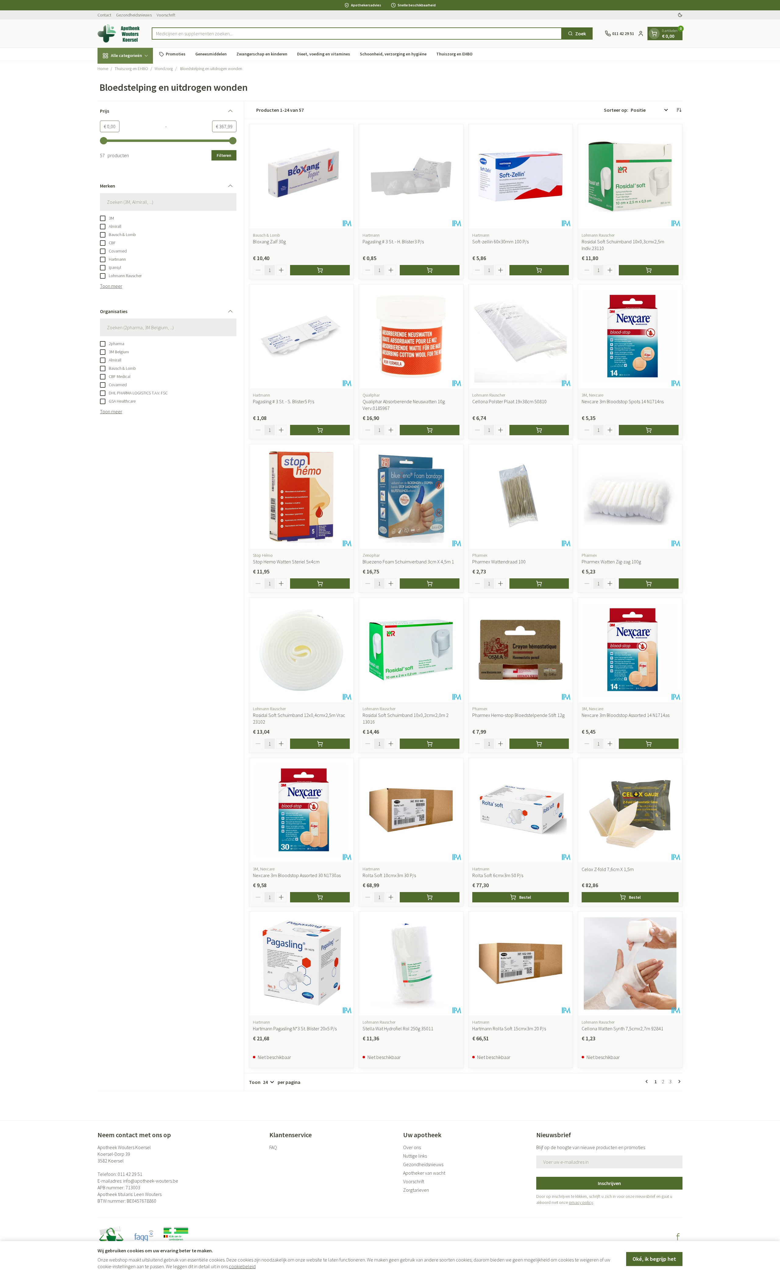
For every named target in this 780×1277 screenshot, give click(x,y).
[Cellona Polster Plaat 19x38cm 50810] (521, 336)
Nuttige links (415, 1156)
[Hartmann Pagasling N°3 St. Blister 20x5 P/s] (301, 964)
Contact (104, 15)
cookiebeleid (242, 1266)
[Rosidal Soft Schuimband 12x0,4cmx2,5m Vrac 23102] (301, 650)
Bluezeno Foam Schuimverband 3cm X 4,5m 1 (408, 562)
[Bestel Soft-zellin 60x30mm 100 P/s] (539, 270)
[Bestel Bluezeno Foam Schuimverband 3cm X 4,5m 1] (429, 583)
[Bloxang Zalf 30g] (301, 176)
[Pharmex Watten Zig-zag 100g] (630, 496)
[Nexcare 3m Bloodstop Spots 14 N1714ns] (630, 336)
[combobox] (357, 33)
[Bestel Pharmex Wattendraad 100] (539, 583)
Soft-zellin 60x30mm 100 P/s (500, 241)
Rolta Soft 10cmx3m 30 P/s (389, 875)
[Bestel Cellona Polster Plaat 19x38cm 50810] (539, 430)
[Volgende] (678, 1081)
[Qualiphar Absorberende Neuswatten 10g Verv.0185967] (411, 336)
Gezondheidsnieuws (134, 15)
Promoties (176, 54)
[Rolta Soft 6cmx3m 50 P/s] (521, 810)
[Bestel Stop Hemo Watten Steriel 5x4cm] (320, 583)
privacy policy (581, 1202)
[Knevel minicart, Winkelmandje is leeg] (654, 33)
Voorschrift (166, 15)
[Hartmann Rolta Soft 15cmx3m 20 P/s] (521, 964)
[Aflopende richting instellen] (678, 110)
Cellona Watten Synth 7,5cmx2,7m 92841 (622, 1028)
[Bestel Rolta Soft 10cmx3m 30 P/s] (429, 897)
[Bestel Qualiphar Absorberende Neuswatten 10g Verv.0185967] (429, 430)
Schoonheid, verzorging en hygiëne (393, 54)
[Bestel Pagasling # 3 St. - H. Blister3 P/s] (429, 270)
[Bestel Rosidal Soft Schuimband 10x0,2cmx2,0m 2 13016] (429, 744)
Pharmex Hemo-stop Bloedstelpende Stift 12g (518, 715)
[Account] (641, 33)
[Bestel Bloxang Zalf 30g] (320, 270)
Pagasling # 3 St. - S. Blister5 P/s (283, 401)
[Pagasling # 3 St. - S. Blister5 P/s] (301, 336)
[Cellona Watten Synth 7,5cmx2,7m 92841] (630, 964)
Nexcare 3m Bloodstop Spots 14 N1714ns (623, 401)
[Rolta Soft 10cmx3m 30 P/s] (411, 810)
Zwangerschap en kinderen (261, 54)
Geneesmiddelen (211, 54)
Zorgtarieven (416, 1190)
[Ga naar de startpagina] (119, 33)
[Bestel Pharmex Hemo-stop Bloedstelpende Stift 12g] (539, 744)
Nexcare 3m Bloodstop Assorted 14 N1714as (625, 715)
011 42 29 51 (130, 1174)
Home (103, 68)
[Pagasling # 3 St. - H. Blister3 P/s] (411, 176)
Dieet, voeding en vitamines (323, 54)
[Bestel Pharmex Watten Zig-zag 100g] (649, 583)
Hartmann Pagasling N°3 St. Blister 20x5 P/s (295, 1028)
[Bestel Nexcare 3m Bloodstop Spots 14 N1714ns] (649, 430)
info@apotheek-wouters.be (150, 1181)
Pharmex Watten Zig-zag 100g (611, 562)
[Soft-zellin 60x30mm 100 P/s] (521, 176)
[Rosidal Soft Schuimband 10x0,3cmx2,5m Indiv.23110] (630, 176)
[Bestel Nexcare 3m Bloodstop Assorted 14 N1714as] (649, 744)
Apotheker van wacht (424, 1173)
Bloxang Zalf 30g (269, 241)
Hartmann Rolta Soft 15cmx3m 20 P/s (509, 1028)
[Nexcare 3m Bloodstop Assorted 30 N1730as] (301, 810)
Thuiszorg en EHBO (454, 54)
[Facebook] (677, 1236)
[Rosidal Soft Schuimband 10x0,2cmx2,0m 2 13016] (411, 650)
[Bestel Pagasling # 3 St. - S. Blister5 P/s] (320, 430)
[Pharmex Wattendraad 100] (521, 496)
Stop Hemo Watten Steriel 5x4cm (286, 562)
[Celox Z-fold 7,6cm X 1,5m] (630, 810)
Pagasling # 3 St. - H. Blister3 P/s (393, 241)
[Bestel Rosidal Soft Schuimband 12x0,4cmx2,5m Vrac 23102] (320, 744)
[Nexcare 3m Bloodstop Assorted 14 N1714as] (630, 650)
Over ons (412, 1147)
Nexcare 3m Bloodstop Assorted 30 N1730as (297, 875)
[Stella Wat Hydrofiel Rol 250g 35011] (411, 964)
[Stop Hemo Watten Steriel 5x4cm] (301, 496)
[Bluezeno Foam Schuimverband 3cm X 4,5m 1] (411, 496)
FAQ (273, 1147)
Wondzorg (163, 68)
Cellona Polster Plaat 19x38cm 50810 (509, 401)
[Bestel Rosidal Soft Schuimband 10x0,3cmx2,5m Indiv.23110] (649, 270)
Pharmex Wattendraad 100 (499, 562)
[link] (648, 1081)
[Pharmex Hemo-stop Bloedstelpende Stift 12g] (521, 650)
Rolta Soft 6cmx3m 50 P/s (497, 875)
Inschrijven (609, 1183)
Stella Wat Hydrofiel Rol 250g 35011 (398, 1028)
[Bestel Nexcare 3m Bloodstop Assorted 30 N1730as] (320, 897)
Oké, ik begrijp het (654, 1258)
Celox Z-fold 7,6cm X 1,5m (608, 869)
